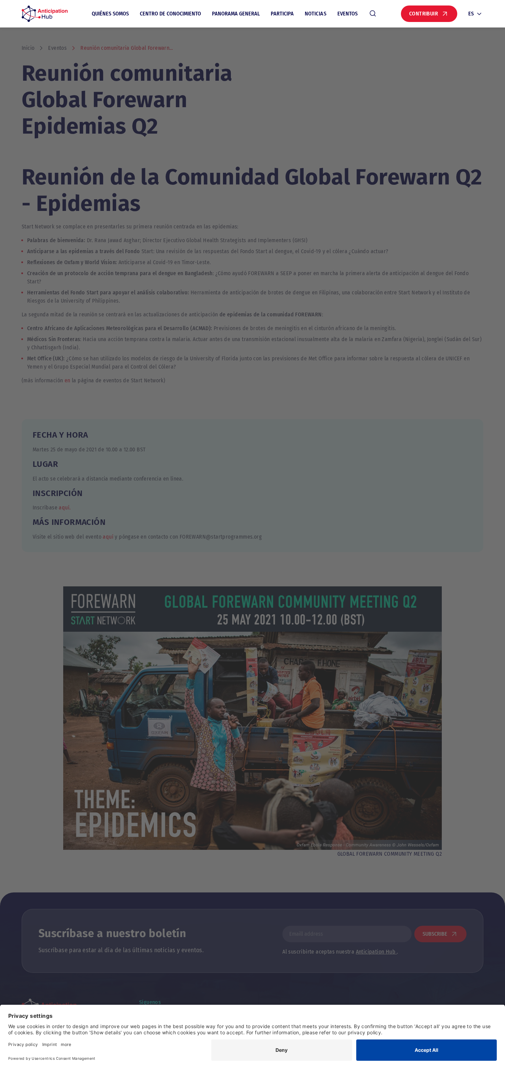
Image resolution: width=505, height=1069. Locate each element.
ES (471, 13)
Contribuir (423, 13)
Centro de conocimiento (170, 13)
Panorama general (236, 13)
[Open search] (373, 14)
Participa (282, 13)
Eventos (347, 13)
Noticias (315, 13)
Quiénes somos (110, 13)
